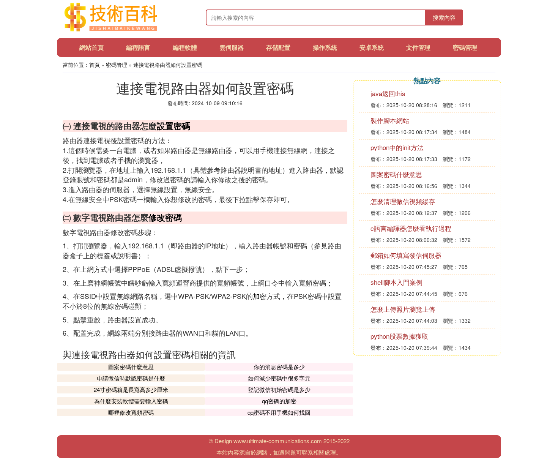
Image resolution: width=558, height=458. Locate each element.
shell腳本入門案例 (396, 282)
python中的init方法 (397, 147)
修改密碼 (165, 217)
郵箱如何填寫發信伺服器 (405, 255)
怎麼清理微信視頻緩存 (402, 201)
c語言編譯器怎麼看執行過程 (410, 228)
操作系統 (325, 47)
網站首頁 (91, 47)
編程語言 (138, 47)
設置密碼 (173, 126)
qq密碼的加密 (279, 401)
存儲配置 (278, 47)
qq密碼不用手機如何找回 (279, 412)
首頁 (94, 64)
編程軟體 (185, 47)
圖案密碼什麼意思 (131, 367)
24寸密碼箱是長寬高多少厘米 (131, 389)
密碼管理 (465, 47)
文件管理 (418, 47)
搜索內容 (444, 17)
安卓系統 (371, 47)
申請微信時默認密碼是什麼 (131, 378)
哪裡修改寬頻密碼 (131, 412)
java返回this (387, 93)
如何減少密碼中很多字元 (279, 378)
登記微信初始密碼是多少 (279, 389)
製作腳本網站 (389, 120)
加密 (259, 296)
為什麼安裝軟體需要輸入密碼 (131, 401)
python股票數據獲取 (399, 336)
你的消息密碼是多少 (279, 367)
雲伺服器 (231, 47)
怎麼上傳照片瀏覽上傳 (402, 309)
